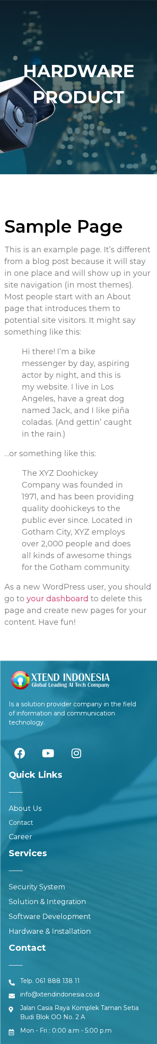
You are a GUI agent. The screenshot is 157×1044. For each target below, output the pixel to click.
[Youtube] (48, 753)
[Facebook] (20, 753)
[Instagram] (76, 753)
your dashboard (58, 598)
